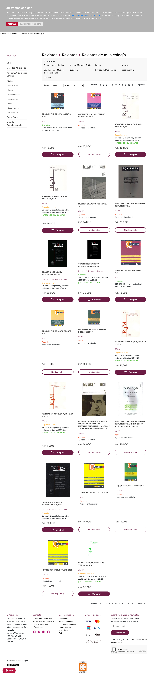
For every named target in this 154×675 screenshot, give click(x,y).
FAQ (60, 633)
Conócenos (63, 619)
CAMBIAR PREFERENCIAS (30, 24)
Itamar (98, 65)
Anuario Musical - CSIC (80, 65)
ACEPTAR (12, 24)
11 (133, 85)
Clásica (10, 90)
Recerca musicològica (54, 65)
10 (129, 85)
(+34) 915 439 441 (40, 624)
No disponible (94, 154)
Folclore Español (14, 95)
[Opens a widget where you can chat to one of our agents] (9, 671)
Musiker (47, 77)
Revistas (5, 33)
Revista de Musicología (105, 70)
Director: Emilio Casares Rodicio (54, 279)
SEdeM (81, 121)
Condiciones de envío (67, 624)
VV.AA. (44, 121)
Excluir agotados (50, 85)
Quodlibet (74, 70)
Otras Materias (13, 108)
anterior (94, 85)
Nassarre (125, 65)
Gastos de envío (65, 627)
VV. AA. (117, 211)
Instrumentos (13, 99)
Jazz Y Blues (13, 86)
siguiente (141, 85)
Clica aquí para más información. (86, 15)
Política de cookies (66, 621)
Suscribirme (120, 633)
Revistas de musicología (33, 33)
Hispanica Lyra (127, 70)
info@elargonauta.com (41, 627)
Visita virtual (63, 630)
